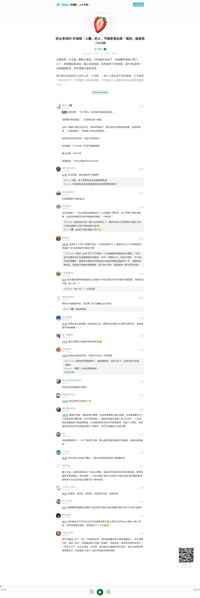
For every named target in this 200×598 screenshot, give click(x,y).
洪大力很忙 (67, 500)
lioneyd (65, 237)
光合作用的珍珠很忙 (72, 380)
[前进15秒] (108, 592)
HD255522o (68, 394)
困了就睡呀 (67, 334)
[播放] (100, 592)
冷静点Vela (67, 532)
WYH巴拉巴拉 (69, 168)
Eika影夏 (66, 514)
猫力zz (65, 105)
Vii (63, 433)
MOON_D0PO (69, 408)
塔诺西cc (66, 206)
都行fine (66, 465)
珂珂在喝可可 (68, 192)
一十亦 (65, 451)
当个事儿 (98, 49)
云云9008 (67, 317)
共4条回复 (69, 372)
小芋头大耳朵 (68, 487)
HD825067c (68, 297)
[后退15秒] (91, 592)
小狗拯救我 (67, 272)
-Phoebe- (67, 349)
